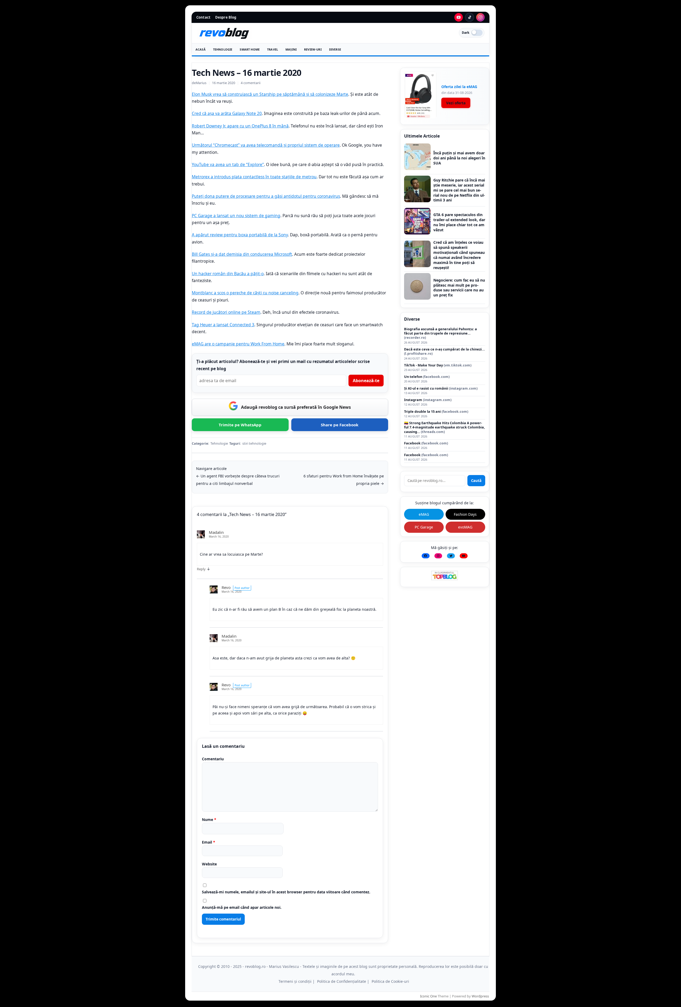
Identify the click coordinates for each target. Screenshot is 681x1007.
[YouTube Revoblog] (458, 17)
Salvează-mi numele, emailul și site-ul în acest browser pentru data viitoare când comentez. (286, 891)
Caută (476, 480)
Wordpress (480, 996)
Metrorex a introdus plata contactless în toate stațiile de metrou (254, 177)
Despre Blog (225, 17)
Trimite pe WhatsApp (240, 424)
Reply (201, 569)
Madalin (216, 532)
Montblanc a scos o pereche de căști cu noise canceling (245, 293)
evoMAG (465, 527)
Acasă (201, 49)
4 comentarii (250, 83)
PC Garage (424, 527)
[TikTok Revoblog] (469, 17)
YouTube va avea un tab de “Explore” (228, 164)
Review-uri (313, 49)
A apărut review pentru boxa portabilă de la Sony (240, 235)
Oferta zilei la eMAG (459, 86)
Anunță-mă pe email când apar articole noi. (241, 907)
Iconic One (428, 996)
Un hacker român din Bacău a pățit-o (228, 273)
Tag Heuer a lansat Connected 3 (223, 325)
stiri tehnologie (254, 443)
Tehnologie (222, 49)
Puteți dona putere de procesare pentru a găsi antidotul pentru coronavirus (266, 196)
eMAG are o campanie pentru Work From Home (238, 344)
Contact (203, 17)
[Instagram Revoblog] (480, 17)
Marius (201, 83)
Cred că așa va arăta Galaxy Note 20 (227, 113)
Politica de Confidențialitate (341, 981)
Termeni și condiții (295, 981)
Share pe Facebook (339, 424)
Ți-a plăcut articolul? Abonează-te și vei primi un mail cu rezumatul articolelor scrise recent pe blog (283, 365)
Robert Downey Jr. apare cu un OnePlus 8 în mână (240, 126)
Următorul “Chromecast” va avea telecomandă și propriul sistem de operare (266, 145)
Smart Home (250, 49)
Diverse (335, 49)
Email (208, 842)
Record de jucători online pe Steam (226, 312)
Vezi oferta (456, 102)
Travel (272, 49)
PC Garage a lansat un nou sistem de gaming (236, 215)
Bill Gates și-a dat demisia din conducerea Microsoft (242, 254)
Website (209, 863)
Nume (209, 819)
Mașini (291, 49)
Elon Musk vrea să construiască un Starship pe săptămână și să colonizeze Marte (270, 94)
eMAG (424, 514)
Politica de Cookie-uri (390, 981)
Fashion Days (465, 514)
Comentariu (213, 758)
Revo (226, 587)
